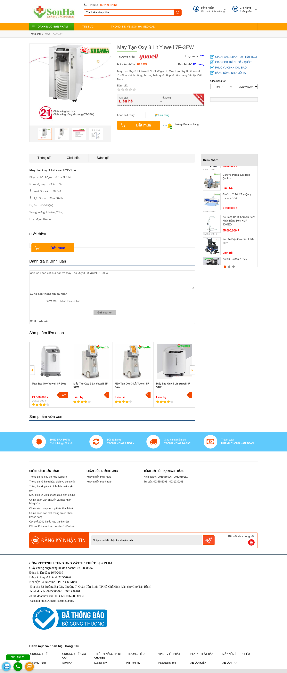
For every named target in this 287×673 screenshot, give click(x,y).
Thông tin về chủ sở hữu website (48, 476)
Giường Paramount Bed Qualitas (236, 176)
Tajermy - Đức (38, 662)
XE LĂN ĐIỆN (198, 662)
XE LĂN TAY (229, 662)
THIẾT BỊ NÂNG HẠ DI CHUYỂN (107, 656)
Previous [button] (32, 370)
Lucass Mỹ (100, 662)
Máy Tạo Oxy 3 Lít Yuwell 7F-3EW (53, 170)
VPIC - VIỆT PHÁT (169, 654)
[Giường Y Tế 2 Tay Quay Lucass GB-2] (211, 201)
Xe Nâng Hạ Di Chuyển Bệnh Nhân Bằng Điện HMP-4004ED (239, 220)
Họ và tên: (51, 300)
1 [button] (225, 266)
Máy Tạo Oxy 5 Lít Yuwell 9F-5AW (90, 385)
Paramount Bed (167, 662)
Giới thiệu (73, 157)
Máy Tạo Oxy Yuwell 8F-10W (49, 383)
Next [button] (192, 370)
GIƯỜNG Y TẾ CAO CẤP (74, 656)
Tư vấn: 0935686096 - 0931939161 (163, 481)
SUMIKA (67, 662)
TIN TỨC (88, 26)
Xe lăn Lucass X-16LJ (235, 258)
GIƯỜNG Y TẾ (39, 654)
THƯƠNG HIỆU (135, 654)
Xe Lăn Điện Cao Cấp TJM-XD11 (238, 241)
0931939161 (109, 5)
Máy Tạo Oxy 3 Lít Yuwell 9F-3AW (132, 385)
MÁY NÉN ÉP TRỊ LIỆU (236, 654)
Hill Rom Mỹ (133, 662)
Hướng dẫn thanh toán (99, 481)
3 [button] (233, 266)
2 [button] (229, 266)
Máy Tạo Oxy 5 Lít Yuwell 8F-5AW (173, 385)
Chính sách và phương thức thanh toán (51, 508)
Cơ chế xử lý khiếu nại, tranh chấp (49, 521)
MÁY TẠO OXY (54, 33)
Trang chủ (35, 33)
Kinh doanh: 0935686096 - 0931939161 (166, 476)
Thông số (44, 157)
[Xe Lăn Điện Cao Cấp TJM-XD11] (211, 246)
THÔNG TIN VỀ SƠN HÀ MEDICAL (133, 26)
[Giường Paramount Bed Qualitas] (211, 181)
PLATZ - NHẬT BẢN (201, 654)
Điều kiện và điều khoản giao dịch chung (52, 494)
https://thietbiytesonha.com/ (57, 600)
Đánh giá (103, 157)
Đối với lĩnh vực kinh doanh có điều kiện (52, 526)
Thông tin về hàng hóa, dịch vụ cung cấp (52, 481)
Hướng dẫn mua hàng (186, 124)
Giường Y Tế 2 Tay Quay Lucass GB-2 (237, 196)
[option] (44, 134)
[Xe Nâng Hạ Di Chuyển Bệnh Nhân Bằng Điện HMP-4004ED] (211, 223)
